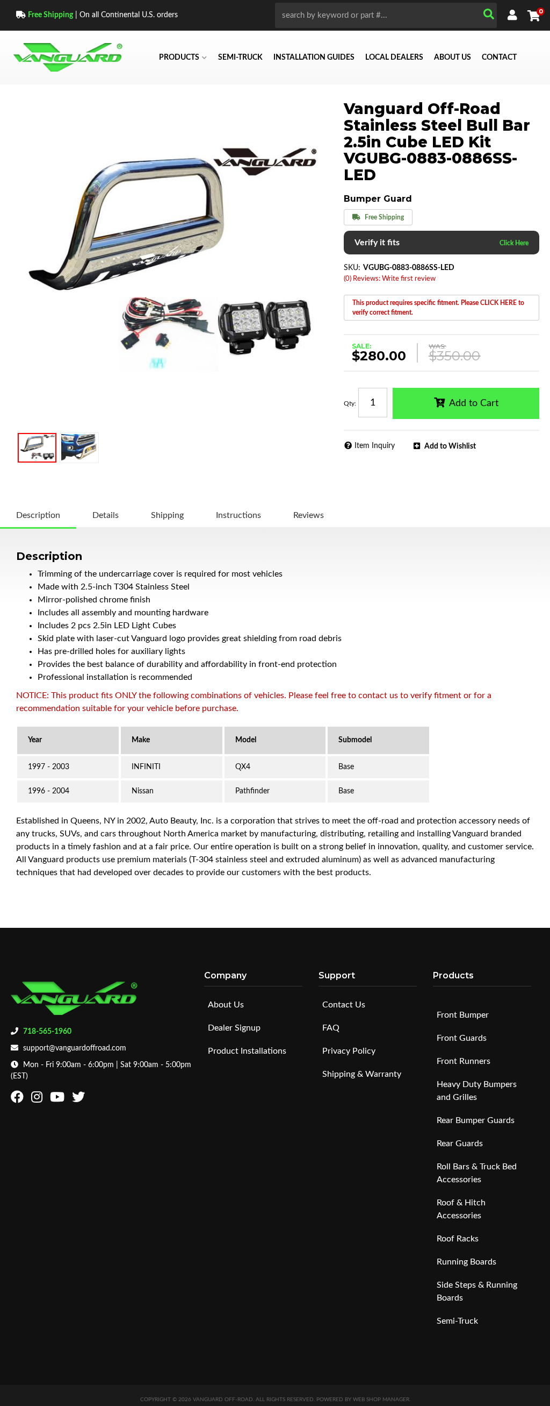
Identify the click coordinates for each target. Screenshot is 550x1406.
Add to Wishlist (450, 446)
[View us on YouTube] (58, 1099)
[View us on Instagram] (38, 1099)
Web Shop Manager (381, 1399)
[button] (386, 15)
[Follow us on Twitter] (80, 1099)
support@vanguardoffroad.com (74, 1048)
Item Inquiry (374, 446)
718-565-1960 (47, 1031)
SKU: (352, 268)
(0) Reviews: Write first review (390, 278)
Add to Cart (473, 403)
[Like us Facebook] (18, 1099)
